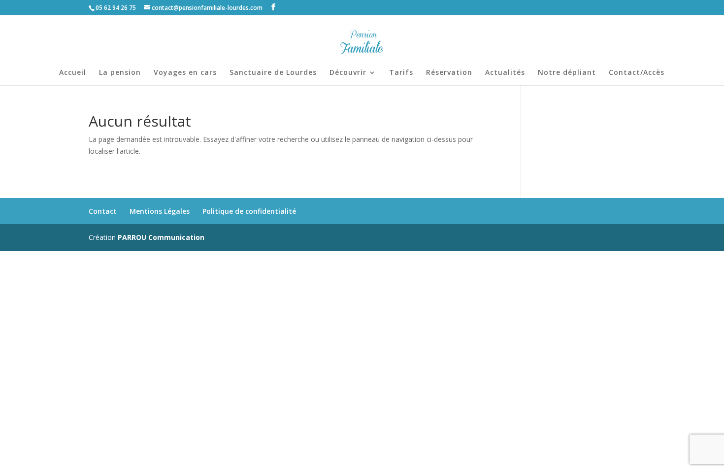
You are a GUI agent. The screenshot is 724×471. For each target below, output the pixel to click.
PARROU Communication (161, 237)
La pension (120, 73)
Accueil (72, 73)
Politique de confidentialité (249, 211)
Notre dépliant (567, 73)
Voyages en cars (185, 73)
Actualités (505, 73)
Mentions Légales (160, 211)
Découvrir (347, 73)
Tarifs (401, 73)
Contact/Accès (636, 73)
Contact (103, 211)
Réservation (449, 73)
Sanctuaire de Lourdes (273, 73)
